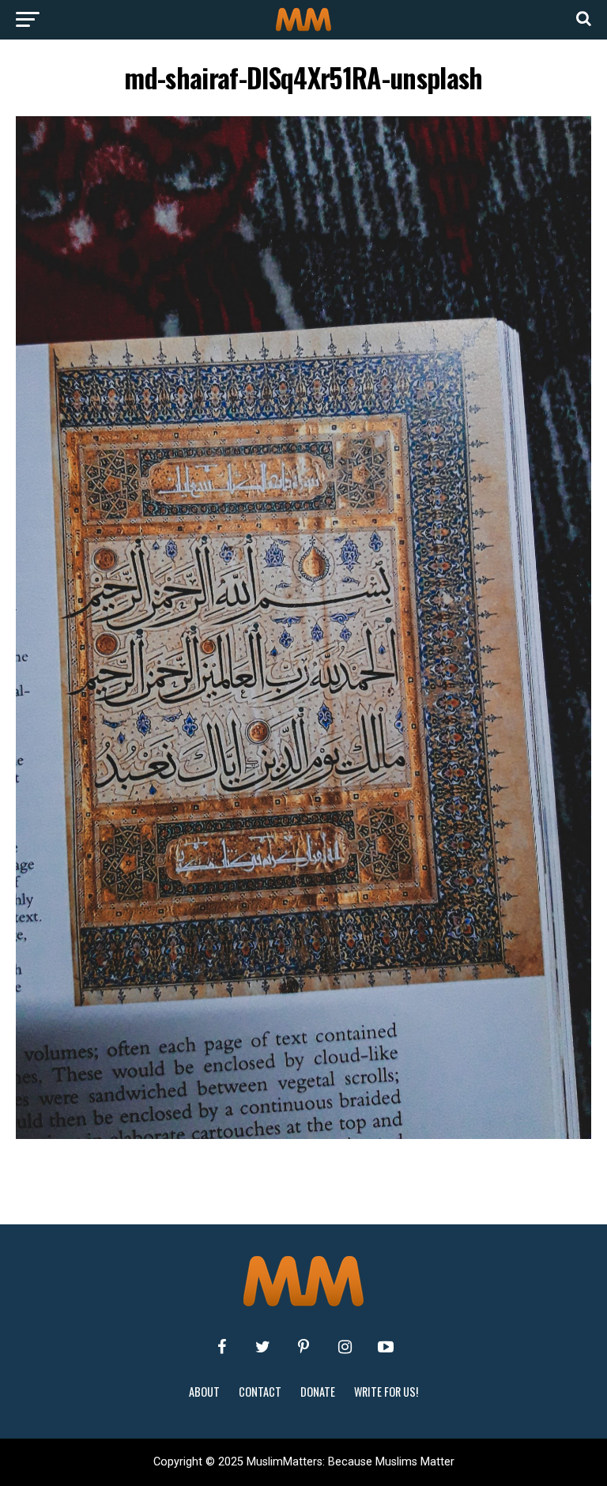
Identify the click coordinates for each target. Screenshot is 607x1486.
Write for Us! (386, 1391)
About (204, 1391)
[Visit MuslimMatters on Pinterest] (303, 1347)
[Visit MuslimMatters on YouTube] (386, 1347)
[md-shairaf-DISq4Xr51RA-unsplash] (303, 1134)
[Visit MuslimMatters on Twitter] (262, 1347)
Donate (317, 1391)
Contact (260, 1391)
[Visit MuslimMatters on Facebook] (221, 1347)
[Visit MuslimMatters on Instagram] (344, 1347)
